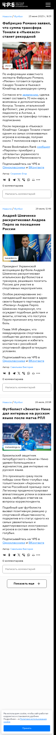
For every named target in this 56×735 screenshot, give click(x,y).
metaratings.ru (12, 447)
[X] (19, 180)
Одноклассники (13, 167)
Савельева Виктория (21, 367)
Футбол (18, 16)
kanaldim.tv (11, 258)
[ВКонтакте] (4, 180)
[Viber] (24, 180)
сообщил (43, 147)
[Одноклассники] (9, 180)
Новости (7, 16)
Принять (26, 728)
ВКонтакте (36, 167)
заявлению (30, 95)
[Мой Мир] (33, 180)
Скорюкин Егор (18, 173)
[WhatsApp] (28, 180)
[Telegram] (14, 180)
